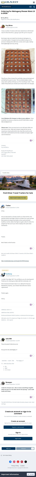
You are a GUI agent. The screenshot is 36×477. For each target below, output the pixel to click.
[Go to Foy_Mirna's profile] (3, 26)
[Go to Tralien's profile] (3, 206)
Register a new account (18, 427)
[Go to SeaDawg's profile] (3, 275)
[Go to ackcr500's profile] (3, 339)
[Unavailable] (18, 61)
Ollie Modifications (15, 19)
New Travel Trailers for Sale (18, 198)
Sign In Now (18, 438)
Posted (11, 27)
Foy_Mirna (5, 18)
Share (9, 448)
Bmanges (9, 382)
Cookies (22, 465)
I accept (31, 474)
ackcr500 (9, 339)
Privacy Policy (15, 465)
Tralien (8, 205)
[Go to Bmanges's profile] (3, 383)
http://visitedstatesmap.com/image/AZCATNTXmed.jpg (15, 261)
